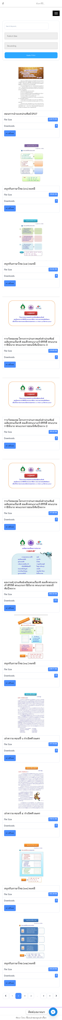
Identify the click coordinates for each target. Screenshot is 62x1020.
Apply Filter (31, 55)
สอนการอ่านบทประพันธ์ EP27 (20, 113)
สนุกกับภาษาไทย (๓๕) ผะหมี (19, 263)
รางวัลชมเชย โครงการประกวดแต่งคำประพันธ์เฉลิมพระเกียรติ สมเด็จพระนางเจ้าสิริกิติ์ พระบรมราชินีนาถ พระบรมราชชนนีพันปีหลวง (30, 504)
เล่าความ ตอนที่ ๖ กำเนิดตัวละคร (22, 738)
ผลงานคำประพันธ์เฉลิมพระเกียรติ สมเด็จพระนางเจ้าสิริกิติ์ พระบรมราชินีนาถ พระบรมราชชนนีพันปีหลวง (30, 585)
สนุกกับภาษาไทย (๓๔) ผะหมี (19, 663)
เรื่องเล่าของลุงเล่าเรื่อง (36, 1018)
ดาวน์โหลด (10, 133)
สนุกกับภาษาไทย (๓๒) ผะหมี (19, 963)
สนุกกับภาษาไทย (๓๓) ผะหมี (19, 888)
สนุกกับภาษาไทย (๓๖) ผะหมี (19, 188)
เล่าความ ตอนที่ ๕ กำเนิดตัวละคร (22, 813)
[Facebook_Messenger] (53, 1011)
